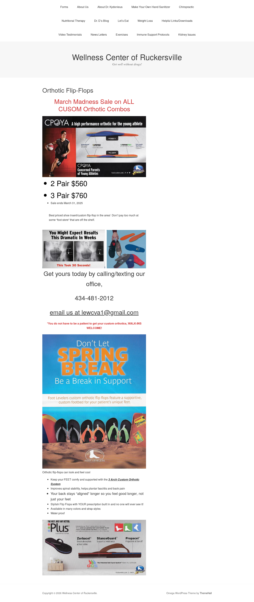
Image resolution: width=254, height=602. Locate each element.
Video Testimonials (70, 34)
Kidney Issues (187, 34)
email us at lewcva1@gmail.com (94, 312)
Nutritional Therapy (73, 21)
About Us (82, 7)
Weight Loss (145, 21)
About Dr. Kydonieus (110, 7)
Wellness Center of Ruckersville (127, 56)
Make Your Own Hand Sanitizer (150, 7)
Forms (64, 7)
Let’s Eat (123, 21)
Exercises (122, 34)
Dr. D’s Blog (101, 21)
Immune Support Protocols (153, 34)
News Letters (99, 34)
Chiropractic (186, 7)
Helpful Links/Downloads (177, 21)
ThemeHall (206, 593)
